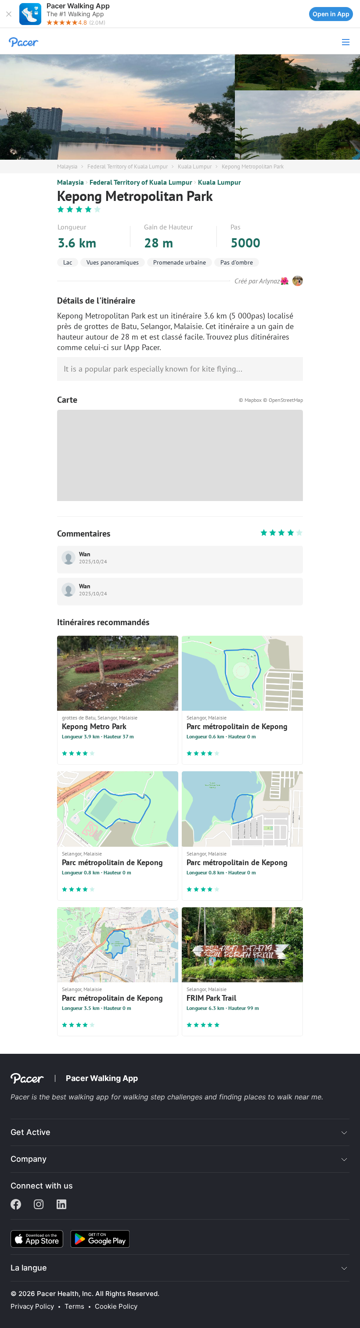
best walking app (81, 1096)
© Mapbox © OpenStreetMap (271, 400)
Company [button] (29, 1158)
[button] (9, 14)
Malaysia (67, 166)
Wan (84, 554)
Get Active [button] (30, 1132)
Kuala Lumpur (195, 166)
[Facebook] (16, 1205)
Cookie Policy (116, 1306)
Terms (74, 1306)
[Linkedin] (61, 1205)
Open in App (331, 14)
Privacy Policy (32, 1306)
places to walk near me (282, 1096)
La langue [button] (29, 1267)
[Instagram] (38, 1205)
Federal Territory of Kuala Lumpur (127, 166)
